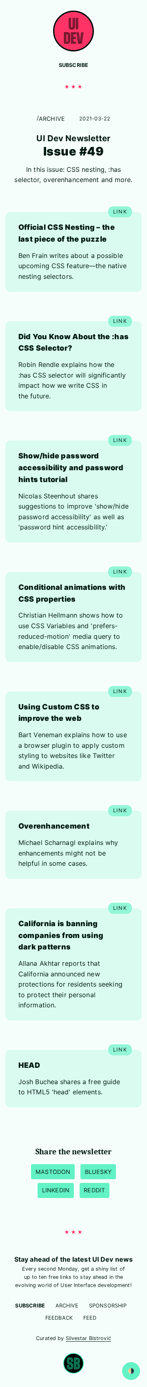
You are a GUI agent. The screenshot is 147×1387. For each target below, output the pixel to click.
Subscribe (74, 65)
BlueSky (98, 1171)
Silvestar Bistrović (88, 1338)
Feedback (59, 1318)
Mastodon (53, 1171)
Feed (90, 1318)
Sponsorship (108, 1306)
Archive (52, 118)
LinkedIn (56, 1190)
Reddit (94, 1190)
